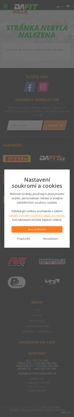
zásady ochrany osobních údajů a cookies (36, 215)
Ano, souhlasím (37, 229)
